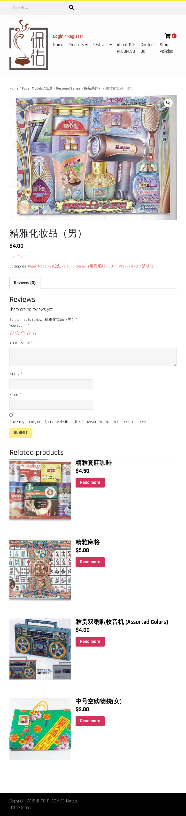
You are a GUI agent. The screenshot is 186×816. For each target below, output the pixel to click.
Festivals (100, 45)
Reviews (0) (25, 283)
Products (76, 45)
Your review (21, 343)
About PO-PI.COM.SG (126, 48)
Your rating (19, 325)
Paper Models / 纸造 (37, 88)
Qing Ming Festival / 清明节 (132, 266)
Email (15, 394)
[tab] (24, 283)
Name (16, 374)
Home (58, 45)
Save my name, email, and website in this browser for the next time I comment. (78, 422)
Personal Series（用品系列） (79, 88)
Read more (90, 482)
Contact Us (147, 48)
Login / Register (68, 36)
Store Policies (166, 48)
